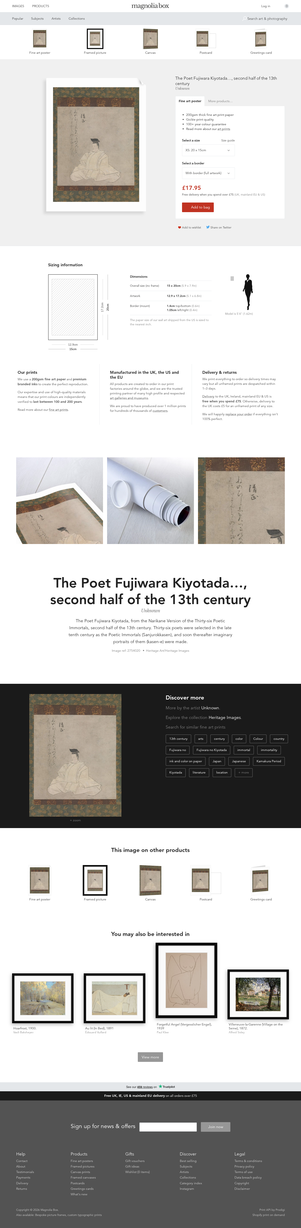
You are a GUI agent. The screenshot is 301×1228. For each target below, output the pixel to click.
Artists (56, 19)
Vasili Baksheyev (23, 1032)
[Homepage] (150, 7)
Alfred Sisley (236, 1032)
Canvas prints (80, 1172)
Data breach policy (248, 1177)
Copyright (241, 1183)
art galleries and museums (129, 398)
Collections (77, 19)
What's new (79, 1194)
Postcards (78, 1183)
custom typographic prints (85, 1215)
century (219, 739)
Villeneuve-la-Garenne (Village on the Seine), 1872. (256, 1026)
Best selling (188, 1161)
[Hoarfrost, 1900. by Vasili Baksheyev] (43, 998)
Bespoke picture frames (50, 1215)
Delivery (208, 396)
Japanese (239, 761)
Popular (17, 19)
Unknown (182, 88)
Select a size (208, 140)
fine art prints (58, 410)
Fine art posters (82, 1161)
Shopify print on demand (268, 1215)
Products (40, 6)
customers (160, 411)
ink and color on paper (185, 761)
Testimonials (25, 1172)
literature (199, 772)
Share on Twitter (220, 227)
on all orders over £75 (150, 1096)
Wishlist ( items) (137, 1172)
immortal (243, 750)
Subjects (37, 19)
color (239, 739)
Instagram (187, 1189)
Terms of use (243, 1172)
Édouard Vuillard (95, 1032)
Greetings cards (82, 1189)
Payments (23, 1177)
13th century (178, 739)
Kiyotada (175, 772)
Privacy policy (244, 1166)
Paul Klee (163, 1032)
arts (200, 739)
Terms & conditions (248, 1161)
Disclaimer (242, 1189)
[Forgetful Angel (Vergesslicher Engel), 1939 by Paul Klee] (186, 981)
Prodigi (280, 1210)
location (222, 772)
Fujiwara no (177, 750)
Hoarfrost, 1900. (24, 1028)
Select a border (193, 163)
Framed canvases (83, 1177)
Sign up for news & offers (103, 1126)
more (245, 772)
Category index (191, 1183)
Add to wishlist (191, 227)
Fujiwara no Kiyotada (212, 750)
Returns (21, 1189)
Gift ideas (132, 1166)
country (279, 739)
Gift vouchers (135, 1161)
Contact (21, 1161)
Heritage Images (225, 717)
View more (150, 1057)
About (20, 1166)
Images (18, 6)
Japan (217, 761)
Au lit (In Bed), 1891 (99, 1028)
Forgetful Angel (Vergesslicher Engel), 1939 (184, 1026)
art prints (223, 129)
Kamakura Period (269, 761)
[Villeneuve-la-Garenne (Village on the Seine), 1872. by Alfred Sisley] (258, 994)
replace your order (238, 414)
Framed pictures (82, 1166)
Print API (265, 1210)
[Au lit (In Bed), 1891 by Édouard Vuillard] (114, 998)
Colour (258, 739)
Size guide (228, 140)
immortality (269, 750)
